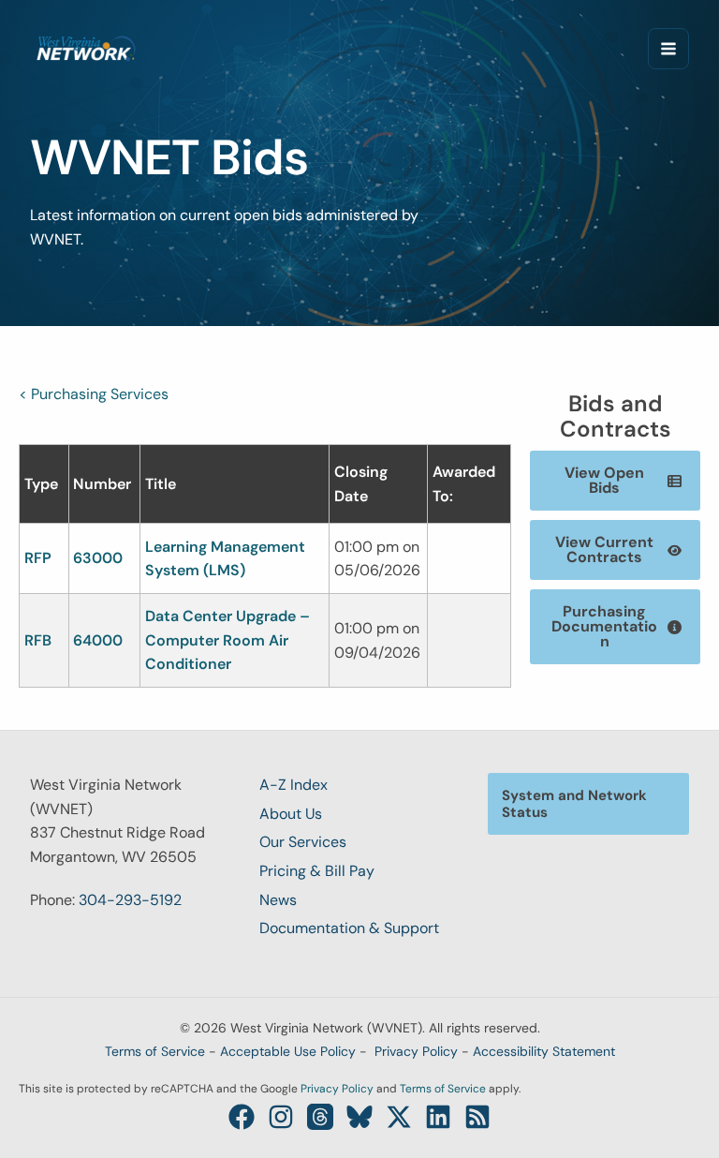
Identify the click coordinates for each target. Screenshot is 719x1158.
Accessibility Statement (544, 1051)
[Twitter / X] (399, 1117)
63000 (98, 558)
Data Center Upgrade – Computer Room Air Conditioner (227, 640)
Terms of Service (155, 1051)
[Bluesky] (359, 1117)
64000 (98, 640)
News (278, 900)
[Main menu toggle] (668, 48)
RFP (37, 558)
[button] (615, 481)
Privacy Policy (416, 1051)
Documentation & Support (349, 928)
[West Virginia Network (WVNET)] (86, 48)
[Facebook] (241, 1117)
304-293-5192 (130, 900)
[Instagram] (281, 1117)
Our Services (302, 842)
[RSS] (477, 1117)
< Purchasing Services (94, 394)
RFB (37, 640)
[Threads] (320, 1117)
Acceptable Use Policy (288, 1051)
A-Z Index (293, 784)
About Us (290, 814)
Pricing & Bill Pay (316, 871)
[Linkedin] (438, 1117)
